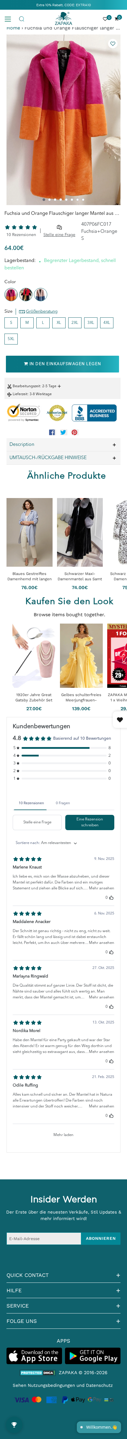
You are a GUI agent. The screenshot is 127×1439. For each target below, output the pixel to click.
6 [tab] (72, 199)
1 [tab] (44, 199)
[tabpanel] (63, 119)
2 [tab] (49, 199)
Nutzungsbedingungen (51, 1385)
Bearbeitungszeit (26, 386)
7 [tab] (77, 199)
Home (13, 28)
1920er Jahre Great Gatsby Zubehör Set (33, 697)
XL (59, 323)
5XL (11, 339)
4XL (106, 323)
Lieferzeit (20, 394)
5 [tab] (66, 199)
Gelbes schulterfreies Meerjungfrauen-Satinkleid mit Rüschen (81, 698)
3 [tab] (55, 199)
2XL (74, 323)
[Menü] (10, 18)
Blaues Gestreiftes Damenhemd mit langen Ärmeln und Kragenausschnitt (29, 577)
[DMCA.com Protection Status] (37, 1373)
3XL (90, 323)
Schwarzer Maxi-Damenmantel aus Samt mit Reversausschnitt (80, 577)
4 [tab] (60, 199)
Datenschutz (99, 1385)
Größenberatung (42, 311)
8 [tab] (83, 199)
